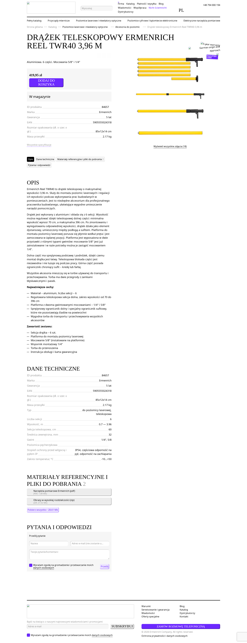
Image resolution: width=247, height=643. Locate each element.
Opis (30, 159)
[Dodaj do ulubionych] (99, 55)
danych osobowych (43, 567)
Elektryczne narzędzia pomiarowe (202, 20)
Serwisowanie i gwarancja (156, 609)
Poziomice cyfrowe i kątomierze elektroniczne (152, 20)
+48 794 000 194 (211, 5)
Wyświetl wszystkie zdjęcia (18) (170, 146)
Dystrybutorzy (125, 11)
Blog (161, 3)
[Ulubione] (199, 10)
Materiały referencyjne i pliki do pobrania (80, 159)
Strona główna (35, 26)
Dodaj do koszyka (46, 82)
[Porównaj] (191, 10)
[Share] (109, 55)
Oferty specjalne (150, 616)
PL (181, 10)
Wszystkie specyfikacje (39, 144)
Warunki (146, 606)
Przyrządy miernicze (59, 20)
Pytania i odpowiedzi (39, 165)
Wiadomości (124, 7)
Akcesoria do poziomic (127, 26)
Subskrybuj (122, 626)
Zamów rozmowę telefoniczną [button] (181, 626)
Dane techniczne (45, 159)
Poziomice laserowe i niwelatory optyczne (98, 20)
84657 (105, 107)
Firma (121, 3)
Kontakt (184, 616)
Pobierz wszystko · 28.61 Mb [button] (43, 509)
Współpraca (140, 7)
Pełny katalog (34, 20)
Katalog (130, 3)
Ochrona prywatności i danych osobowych (165, 635)
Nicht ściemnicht (158, 7)
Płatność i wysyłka (146, 3)
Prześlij (104, 566)
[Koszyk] (207, 10)
